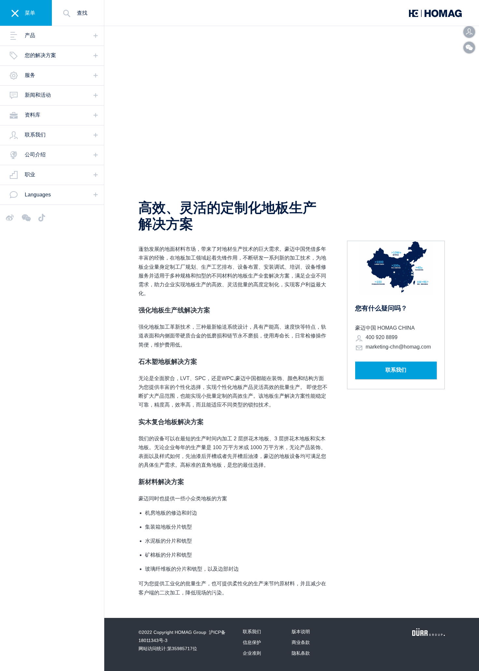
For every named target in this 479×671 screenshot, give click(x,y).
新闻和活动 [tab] (38, 95)
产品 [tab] (30, 35)
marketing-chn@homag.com (398, 347)
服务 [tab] (30, 75)
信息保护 (252, 642)
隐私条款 (301, 653)
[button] (469, 32)
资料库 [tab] (32, 115)
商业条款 (301, 642)
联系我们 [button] (395, 370)
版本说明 (301, 631)
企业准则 (252, 653)
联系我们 (252, 631)
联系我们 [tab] (35, 134)
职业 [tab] (30, 174)
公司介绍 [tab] (35, 154)
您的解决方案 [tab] (40, 55)
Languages (38, 194)
